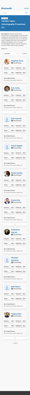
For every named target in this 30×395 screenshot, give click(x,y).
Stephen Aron (17, 60)
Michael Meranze (15, 259)
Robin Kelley (16, 173)
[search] (13, 13)
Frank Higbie (16, 145)
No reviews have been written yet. (13, 80)
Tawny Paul (16, 314)
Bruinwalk (6, 8)
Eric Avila (15, 88)
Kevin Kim (15, 200)
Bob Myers (15, 286)
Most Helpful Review (9, 78)
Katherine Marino (15, 231)
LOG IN (26, 8)
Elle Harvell (16, 118)
